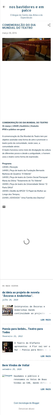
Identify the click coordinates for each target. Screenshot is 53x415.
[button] (49, 25)
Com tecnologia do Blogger (26, 403)
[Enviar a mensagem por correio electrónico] (4, 208)
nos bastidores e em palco (26, 8)
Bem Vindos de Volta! (15, 365)
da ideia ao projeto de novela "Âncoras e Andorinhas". (20, 294)
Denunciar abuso (26, 408)
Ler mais (46, 320)
